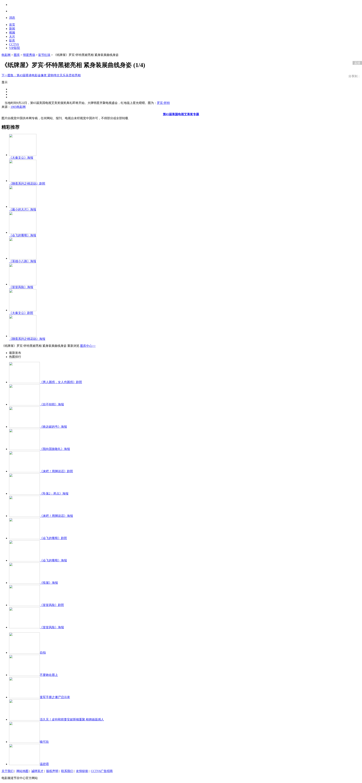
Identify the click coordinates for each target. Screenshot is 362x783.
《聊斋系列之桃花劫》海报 (27, 338)
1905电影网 (18, 106)
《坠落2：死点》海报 (54, 493)
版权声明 (52, 771)
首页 (12, 24)
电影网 (6, 54)
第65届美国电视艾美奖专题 (181, 114)
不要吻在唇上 (49, 674)
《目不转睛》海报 (52, 404)
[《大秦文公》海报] (22, 154)
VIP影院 (14, 47)
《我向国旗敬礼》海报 (55, 449)
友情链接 (82, 771)
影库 (12, 40)
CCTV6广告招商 (102, 771)
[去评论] (356, 55)
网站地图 (22, 771)
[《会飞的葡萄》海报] (22, 232)
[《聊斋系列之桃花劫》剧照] (22, 180)
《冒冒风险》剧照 (52, 605)
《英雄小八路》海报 (22, 261)
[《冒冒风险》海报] (22, 284)
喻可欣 (44, 741)
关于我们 (8, 771)
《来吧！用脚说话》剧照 (56, 471)
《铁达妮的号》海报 (53, 426)
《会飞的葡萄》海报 (22, 235)
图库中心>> (88, 345)
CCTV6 (14, 44)
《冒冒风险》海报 (21, 287)
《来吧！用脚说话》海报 (56, 515)
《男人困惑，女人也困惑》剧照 (61, 382)
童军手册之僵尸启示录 (55, 697)
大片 (12, 36)
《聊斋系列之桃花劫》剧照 (27, 183)
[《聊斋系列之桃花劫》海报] (22, 336)
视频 (12, 32)
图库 (17, 54)
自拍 (43, 652)
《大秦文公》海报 (21, 157)
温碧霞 (44, 764)
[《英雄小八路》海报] (22, 258)
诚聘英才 (37, 771)
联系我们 (67, 771)
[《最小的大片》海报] (22, 206)
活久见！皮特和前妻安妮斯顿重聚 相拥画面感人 (72, 719)
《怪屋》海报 (49, 582)
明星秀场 (29, 54)
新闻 (12, 28)
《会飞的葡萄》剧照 (53, 538)
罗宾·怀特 (163, 102)
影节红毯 (44, 54)
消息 (12, 17)
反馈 (357, 62)
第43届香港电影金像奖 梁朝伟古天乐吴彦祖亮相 (41, 75)
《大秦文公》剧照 (21, 313)
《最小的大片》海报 (22, 209)
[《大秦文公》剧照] (22, 310)
